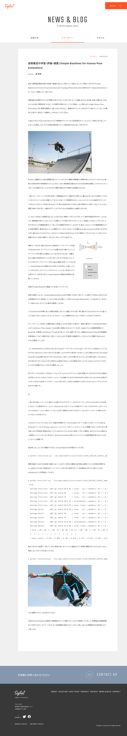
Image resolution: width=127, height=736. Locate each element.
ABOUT (54, 691)
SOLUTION (63, 691)
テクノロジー (68, 38)
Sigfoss (10, 5)
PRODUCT (85, 691)
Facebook (29, 716)
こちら (30, 311)
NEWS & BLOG (105, 691)
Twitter (24, 716)
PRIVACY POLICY (21, 724)
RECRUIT (94, 691)
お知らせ (35, 38)
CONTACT (116, 691)
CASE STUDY (74, 691)
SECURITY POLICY (37, 724)
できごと (101, 38)
